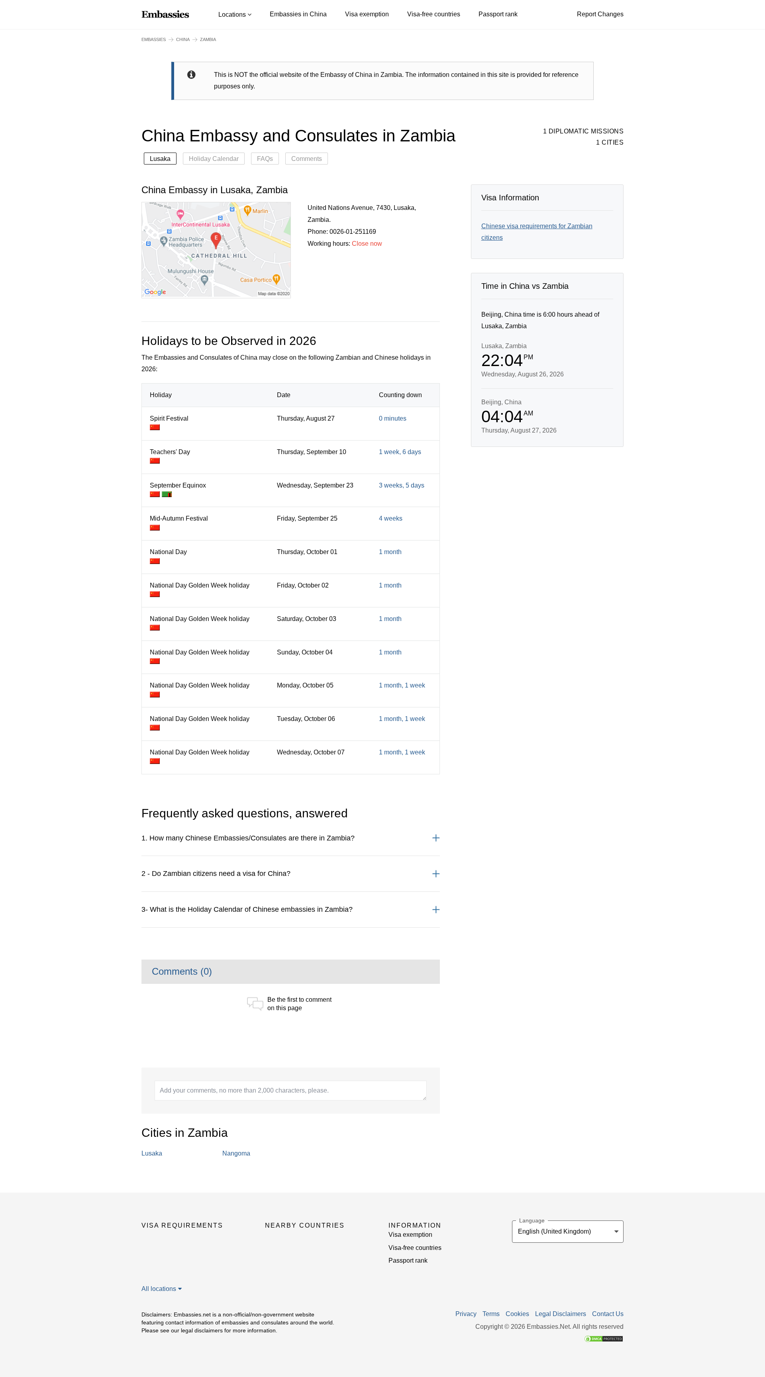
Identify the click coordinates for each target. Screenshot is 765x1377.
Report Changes (600, 14)
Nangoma (236, 1153)
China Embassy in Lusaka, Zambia (214, 189)
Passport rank (498, 14)
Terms (491, 1314)
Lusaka (160, 158)
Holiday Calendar (214, 158)
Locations (232, 14)
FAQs (265, 158)
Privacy (466, 1314)
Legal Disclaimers (560, 1314)
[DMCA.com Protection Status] (604, 1338)
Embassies (153, 39)
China (183, 39)
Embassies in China (298, 14)
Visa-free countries (433, 14)
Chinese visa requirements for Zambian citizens (536, 232)
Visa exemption (367, 14)
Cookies (517, 1314)
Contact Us (608, 1314)
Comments (306, 158)
